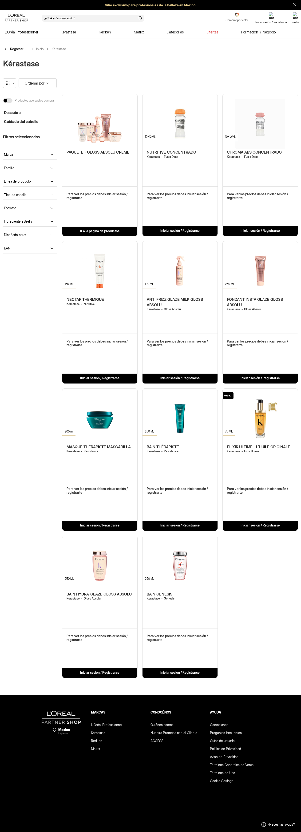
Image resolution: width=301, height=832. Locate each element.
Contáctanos (219, 725)
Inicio (40, 49)
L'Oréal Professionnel (107, 725)
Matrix (95, 749)
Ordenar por (34, 83)
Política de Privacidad (225, 749)
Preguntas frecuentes (226, 733)
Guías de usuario (222, 741)
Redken (96, 741)
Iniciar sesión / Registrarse (180, 230)
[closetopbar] (294, 5)
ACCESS (156, 741)
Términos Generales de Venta (231, 765)
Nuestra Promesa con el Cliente (173, 733)
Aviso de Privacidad (224, 757)
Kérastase (59, 49)
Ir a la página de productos (99, 231)
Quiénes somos (162, 725)
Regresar (16, 49)
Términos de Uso (222, 773)
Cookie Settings (221, 781)
